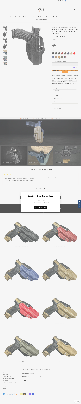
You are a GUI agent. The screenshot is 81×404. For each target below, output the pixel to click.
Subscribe (46, 202)
